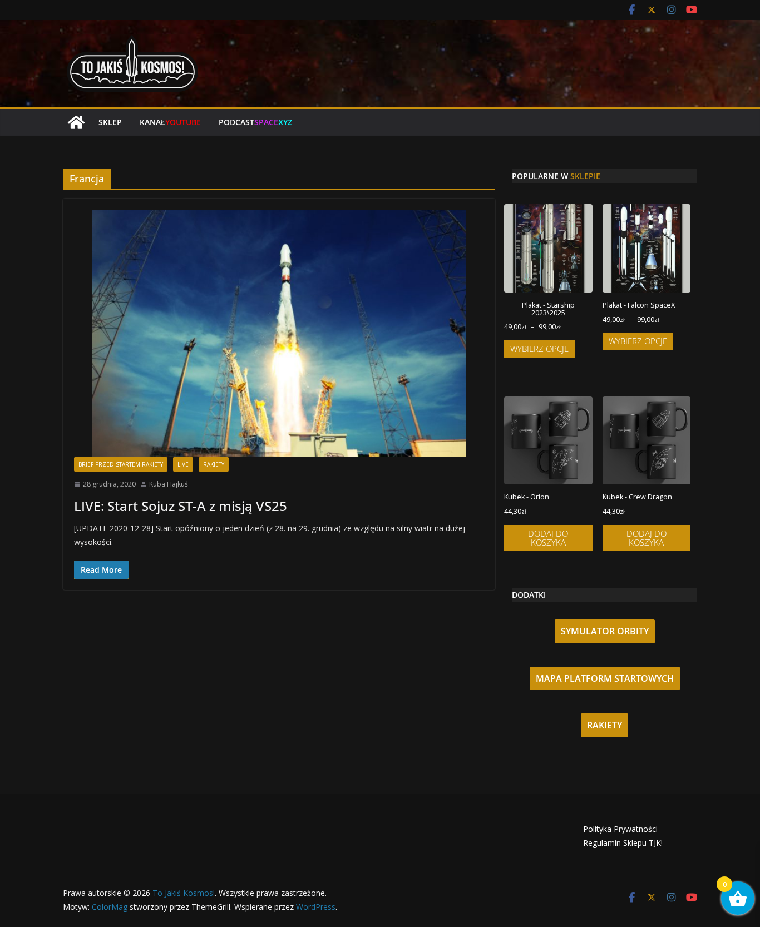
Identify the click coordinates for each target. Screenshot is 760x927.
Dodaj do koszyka (548, 538)
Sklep (110, 122)
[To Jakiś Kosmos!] (76, 122)
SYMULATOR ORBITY (605, 631)
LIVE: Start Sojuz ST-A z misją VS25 (180, 506)
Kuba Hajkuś (168, 484)
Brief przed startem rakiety (120, 464)
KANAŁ (170, 122)
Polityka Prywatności (620, 829)
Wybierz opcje (539, 348)
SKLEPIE (585, 176)
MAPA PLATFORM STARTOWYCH (605, 678)
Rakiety (213, 464)
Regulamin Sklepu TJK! (623, 842)
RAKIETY (604, 725)
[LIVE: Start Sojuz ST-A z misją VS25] (279, 333)
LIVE (183, 464)
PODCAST (255, 122)
